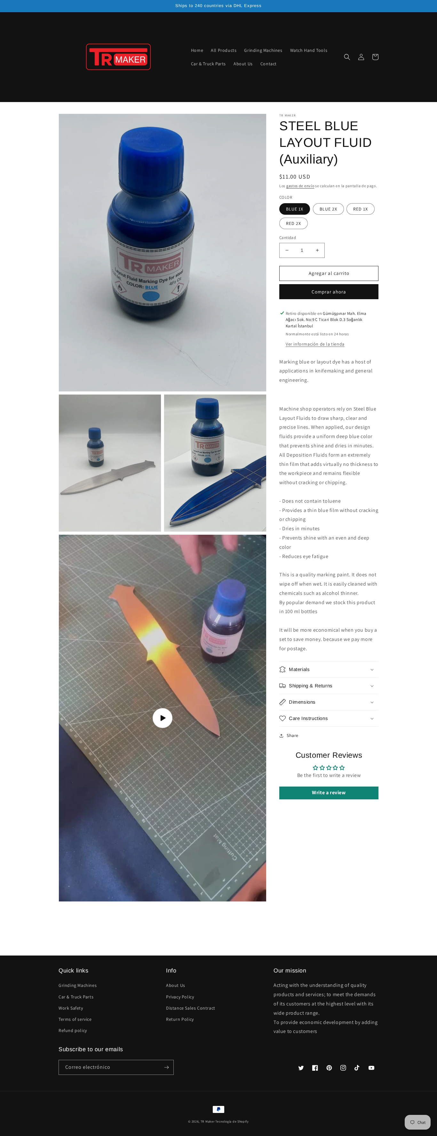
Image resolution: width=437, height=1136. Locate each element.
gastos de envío (300, 185)
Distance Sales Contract (190, 1008)
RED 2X (293, 223)
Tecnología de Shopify (232, 1121)
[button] (347, 57)
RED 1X (360, 209)
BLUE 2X (328, 209)
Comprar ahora (329, 291)
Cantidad (287, 237)
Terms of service (75, 1019)
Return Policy (180, 1019)
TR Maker (208, 1121)
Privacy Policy (180, 997)
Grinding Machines (78, 985)
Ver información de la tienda (315, 344)
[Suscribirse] (166, 1067)
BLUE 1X (294, 209)
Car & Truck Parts (76, 997)
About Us (175, 985)
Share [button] (292, 735)
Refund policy (73, 1030)
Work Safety (71, 1008)
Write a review (329, 792)
